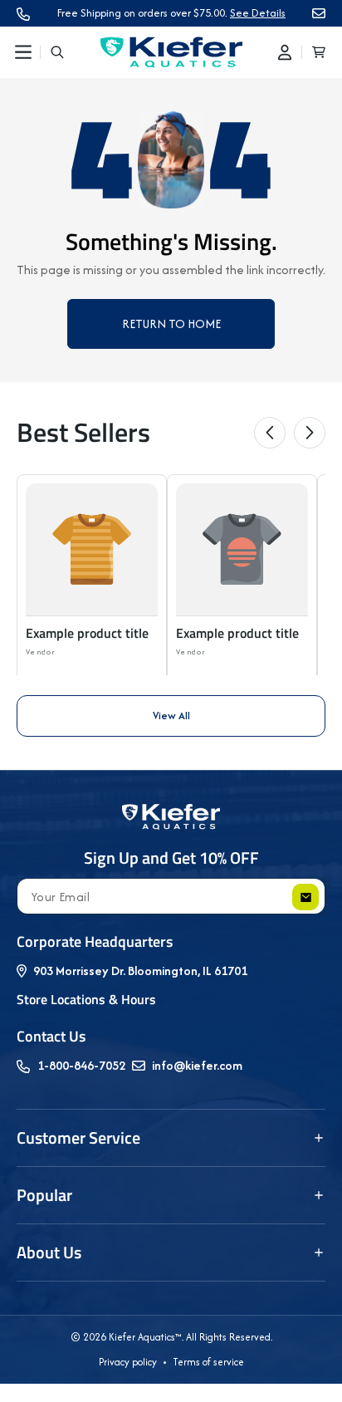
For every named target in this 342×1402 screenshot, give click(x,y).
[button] (23, 52)
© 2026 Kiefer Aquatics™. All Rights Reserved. (171, 1337)
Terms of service (208, 1362)
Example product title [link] (87, 633)
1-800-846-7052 (81, 1065)
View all (171, 715)
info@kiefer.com (197, 1065)
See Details (258, 13)
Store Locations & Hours (86, 999)
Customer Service (78, 1137)
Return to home (171, 323)
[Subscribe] (305, 897)
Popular (44, 1195)
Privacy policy (128, 1362)
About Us (49, 1252)
